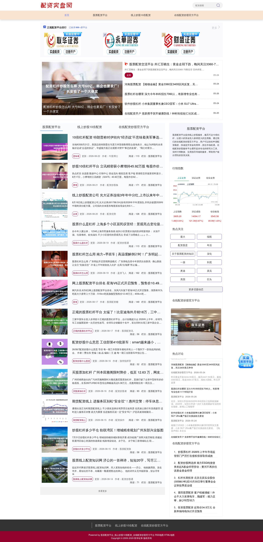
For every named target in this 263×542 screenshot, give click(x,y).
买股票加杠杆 (79, 391)
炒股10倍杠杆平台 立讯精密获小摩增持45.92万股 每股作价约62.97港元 (125, 166)
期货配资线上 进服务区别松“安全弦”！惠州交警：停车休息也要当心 (122, 401)
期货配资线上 (79, 419)
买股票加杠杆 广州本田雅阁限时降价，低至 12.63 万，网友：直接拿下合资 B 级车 (133, 372)
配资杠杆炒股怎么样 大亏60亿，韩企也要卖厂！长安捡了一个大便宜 (82, 108)
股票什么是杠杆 (80, 242)
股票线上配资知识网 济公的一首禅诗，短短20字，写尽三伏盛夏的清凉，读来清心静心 (136, 460)
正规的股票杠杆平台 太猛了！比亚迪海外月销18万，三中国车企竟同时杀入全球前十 (134, 311)
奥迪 (182, 270)
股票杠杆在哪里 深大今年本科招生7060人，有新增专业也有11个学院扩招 (169, 94)
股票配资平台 (100, 15)
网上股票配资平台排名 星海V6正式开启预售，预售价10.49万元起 (120, 283)
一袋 (182, 262)
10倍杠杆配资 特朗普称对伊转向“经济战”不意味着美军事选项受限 (120, 137)
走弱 (129, 75)
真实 (209, 270)
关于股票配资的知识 (183, 253)
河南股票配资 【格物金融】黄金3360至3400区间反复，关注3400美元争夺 (170, 84)
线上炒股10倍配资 (141, 15)
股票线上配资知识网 (82, 479)
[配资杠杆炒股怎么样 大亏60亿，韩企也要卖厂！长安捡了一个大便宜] (82, 89)
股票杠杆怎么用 (80, 272)
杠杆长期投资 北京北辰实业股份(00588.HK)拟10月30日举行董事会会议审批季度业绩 (195, 481)
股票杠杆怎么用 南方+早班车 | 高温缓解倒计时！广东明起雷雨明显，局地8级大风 (132, 254)
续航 (209, 236)
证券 (75, 213)
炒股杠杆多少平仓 (81, 448)
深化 (209, 253)
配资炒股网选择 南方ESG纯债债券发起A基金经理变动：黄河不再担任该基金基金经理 (195, 466)
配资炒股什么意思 (81, 360)
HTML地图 (169, 534)
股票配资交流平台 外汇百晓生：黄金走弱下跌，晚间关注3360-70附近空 (177, 64)
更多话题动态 (196, 289)
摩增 (75, 184)
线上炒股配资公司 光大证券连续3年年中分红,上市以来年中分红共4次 (123, 195)
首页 (66, 15)
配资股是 (183, 245)
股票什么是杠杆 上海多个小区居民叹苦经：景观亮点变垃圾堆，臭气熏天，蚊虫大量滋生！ (139, 223)
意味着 (76, 156)
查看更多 (102, 490)
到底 (209, 262)
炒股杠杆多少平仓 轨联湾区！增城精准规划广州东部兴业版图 (117, 430)
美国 (182, 279)
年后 (209, 245)
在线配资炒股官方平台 (186, 15)
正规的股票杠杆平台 (82, 330)
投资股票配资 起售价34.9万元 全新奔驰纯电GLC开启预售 (194, 509)
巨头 (209, 279)
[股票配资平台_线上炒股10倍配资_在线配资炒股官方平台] (56, 5)
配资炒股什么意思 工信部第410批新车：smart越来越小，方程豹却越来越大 (128, 342)
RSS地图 (159, 534)
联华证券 (138, 538)
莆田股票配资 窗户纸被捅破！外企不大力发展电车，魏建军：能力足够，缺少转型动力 (194, 496)
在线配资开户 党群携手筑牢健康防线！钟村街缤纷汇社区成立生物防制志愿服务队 (174, 113)
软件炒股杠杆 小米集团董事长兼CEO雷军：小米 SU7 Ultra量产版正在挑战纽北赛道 (175, 103)
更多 (215, 28)
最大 (182, 236)
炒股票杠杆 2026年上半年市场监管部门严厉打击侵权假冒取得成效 (194, 454)
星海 (75, 301)
